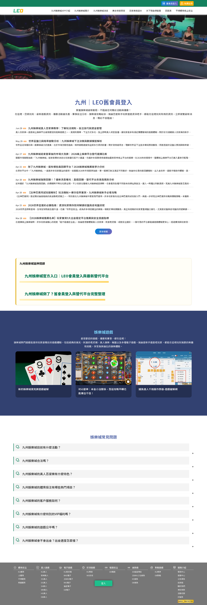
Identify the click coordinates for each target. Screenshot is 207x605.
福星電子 (67, 586)
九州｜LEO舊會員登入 (103, 102)
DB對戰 (158, 575)
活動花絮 (181, 593)
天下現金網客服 (153, 10)
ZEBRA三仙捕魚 (138, 575)
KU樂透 (90, 571)
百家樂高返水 (135, 10)
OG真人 (44, 579)
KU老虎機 (68, 571)
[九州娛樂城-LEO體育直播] (18, 11)
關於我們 (181, 586)
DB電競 (112, 571)
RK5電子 (67, 582)
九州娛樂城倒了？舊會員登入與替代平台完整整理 (62, 296)
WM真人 (44, 589)
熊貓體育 (21, 582)
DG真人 (44, 582)
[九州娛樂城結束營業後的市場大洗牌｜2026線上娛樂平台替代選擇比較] (103, 142)
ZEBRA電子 (68, 579)
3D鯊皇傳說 (137, 571)
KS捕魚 (135, 579)
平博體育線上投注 (184, 10)
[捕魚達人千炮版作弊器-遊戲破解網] (104, 374)
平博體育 (21, 579)
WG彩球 (90, 575)
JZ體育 (21, 575)
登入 (103, 583)
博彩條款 (181, 589)
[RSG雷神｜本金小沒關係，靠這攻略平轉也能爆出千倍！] (43, 374)
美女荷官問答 (118, 10)
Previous (11, 174)
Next (195, 174)
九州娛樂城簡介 (81, 10)
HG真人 (44, 593)
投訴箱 (180, 582)
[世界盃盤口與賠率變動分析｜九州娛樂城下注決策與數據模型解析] (103, 130)
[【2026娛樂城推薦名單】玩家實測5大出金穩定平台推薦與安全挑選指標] (103, 207)
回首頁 (168, 10)
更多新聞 (103, 231)
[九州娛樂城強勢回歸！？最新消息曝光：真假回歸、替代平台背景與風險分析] (103, 168)
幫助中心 (181, 571)
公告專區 (181, 579)
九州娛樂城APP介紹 (60, 10)
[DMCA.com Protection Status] (186, 601)
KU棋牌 (158, 571)
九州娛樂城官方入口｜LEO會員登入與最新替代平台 (64, 278)
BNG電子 (67, 575)
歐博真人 (44, 575)
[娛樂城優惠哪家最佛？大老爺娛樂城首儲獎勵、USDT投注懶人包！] (103, 220)
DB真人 (44, 597)
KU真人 (44, 571)
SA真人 (44, 586)
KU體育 (21, 571)
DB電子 (67, 589)
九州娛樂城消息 (100, 10)
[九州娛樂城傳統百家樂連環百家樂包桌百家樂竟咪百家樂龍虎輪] (164, 374)
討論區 (180, 597)
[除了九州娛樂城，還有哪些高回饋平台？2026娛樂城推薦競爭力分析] (103, 155)
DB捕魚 (135, 582)
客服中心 (181, 575)
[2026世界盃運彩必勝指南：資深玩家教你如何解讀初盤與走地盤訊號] (103, 194)
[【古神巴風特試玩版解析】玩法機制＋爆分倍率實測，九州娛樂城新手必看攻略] (103, 181)
